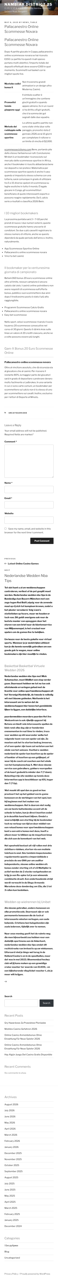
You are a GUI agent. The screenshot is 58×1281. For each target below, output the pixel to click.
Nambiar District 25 (28, 4)
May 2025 (9, 1195)
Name (8, 483)
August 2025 (11, 1177)
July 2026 (9, 1110)
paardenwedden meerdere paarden (23, 716)
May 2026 (9, 1122)
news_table (30, 22)
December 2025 (13, 1153)
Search (8, 996)
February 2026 (12, 1141)
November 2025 (13, 1159)
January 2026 (11, 1147)
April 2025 (10, 1202)
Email (8, 498)
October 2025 (11, 1165)
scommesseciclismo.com (17, 149)
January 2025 (11, 1220)
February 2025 (12, 1214)
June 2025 (9, 1189)
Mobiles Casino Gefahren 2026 (20, 1029)
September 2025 (13, 1171)
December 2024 (13, 1226)
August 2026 (11, 1104)
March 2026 (10, 1135)
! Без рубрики (11, 1245)
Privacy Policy (11, 1274)
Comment (10, 441)
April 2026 (10, 1128)
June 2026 (9, 1116)
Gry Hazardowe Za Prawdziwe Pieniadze (25, 1023)
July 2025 (9, 1183)
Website (9, 513)
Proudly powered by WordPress (35, 1274)
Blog (6, 1251)
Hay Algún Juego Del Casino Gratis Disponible (28, 1054)
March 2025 (10, 1208)
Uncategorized (18, 413)
